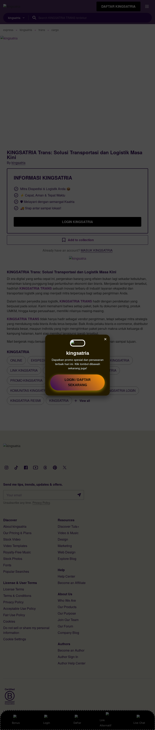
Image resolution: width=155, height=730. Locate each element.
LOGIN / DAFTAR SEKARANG (78, 382)
